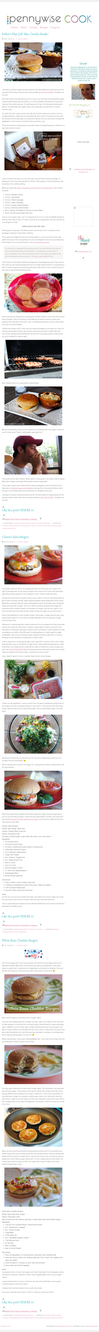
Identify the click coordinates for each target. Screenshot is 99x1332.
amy (13, 39)
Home (14, 27)
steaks (14, 528)
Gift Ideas (38, 525)
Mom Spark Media (47, 92)
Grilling (44, 525)
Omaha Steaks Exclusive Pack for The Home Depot (35, 188)
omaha (60, 525)
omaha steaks (7, 528)
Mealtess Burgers (24, 1317)
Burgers (5, 525)
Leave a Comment (23, 39)
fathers (11, 525)
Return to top (5, 1326)
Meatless (30, 1315)
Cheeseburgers (13, 1317)
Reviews (40, 523)
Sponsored (46, 523)
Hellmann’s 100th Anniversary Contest (24, 819)
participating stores (42, 242)
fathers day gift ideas (28, 525)
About (23, 27)
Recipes (44, 27)
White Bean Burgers (49, 1317)
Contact (33, 27)
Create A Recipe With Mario (18, 649)
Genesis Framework (91, 1326)
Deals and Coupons (18, 523)
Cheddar (52, 1315)
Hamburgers (23, 932)
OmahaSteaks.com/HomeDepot (22, 488)
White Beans (59, 1317)
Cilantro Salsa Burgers (15, 537)
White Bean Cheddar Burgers (20, 941)
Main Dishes (23, 929)
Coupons (55, 27)
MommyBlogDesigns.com (64, 1326)
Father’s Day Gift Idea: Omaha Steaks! (25, 34)
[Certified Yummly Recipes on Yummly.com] (83, 172)
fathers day (17, 525)
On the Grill (33, 523)
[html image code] (84, 100)
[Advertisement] (49, 9)
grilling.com (37, 256)
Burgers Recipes (8, 932)
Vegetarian (39, 1317)
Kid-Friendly (16, 929)
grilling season (52, 525)
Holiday (27, 523)
